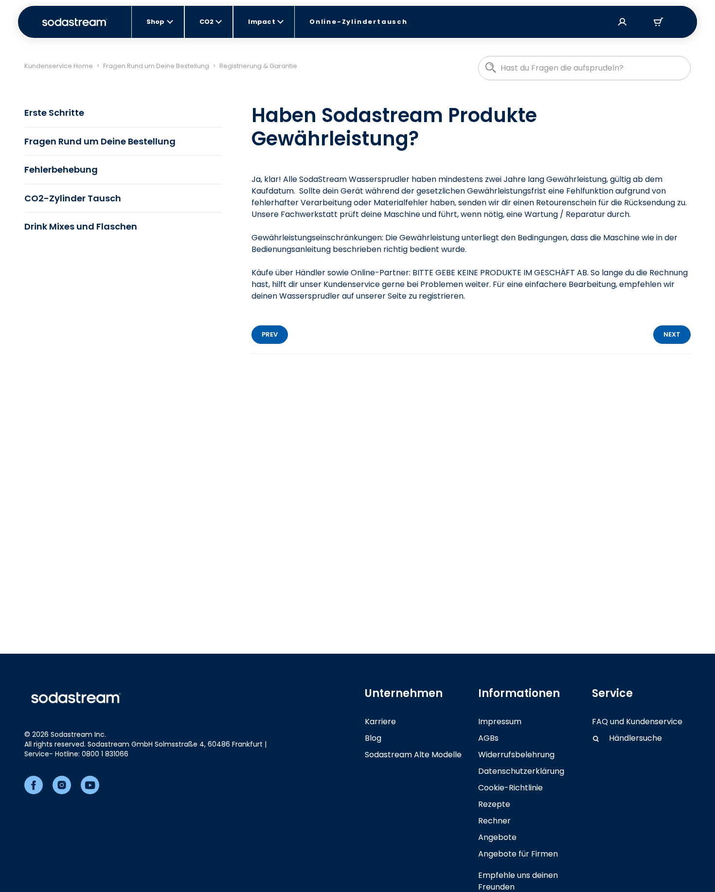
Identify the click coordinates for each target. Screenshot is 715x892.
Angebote (497, 837)
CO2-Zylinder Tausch (72, 198)
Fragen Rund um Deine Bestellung (156, 66)
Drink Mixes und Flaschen (80, 226)
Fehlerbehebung (61, 169)
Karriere (380, 721)
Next (671, 334)
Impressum (499, 721)
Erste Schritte (54, 113)
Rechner (494, 820)
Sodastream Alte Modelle (413, 754)
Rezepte (494, 804)
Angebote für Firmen (518, 853)
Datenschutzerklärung (521, 771)
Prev (270, 334)
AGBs (488, 738)
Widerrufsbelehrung (516, 754)
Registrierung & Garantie (258, 66)
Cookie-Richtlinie (510, 787)
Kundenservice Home (58, 66)
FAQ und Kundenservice (637, 721)
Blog (373, 738)
